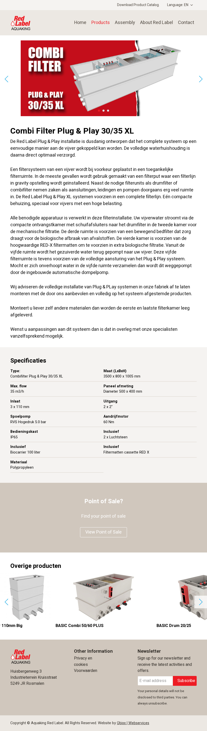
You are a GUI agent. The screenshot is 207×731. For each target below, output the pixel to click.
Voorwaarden (85, 671)
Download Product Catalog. (138, 5)
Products (100, 22)
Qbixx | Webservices (133, 723)
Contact (186, 22)
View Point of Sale (103, 532)
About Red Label (156, 22)
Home (80, 22)
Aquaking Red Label (32, 22)
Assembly (125, 22)
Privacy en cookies (83, 661)
